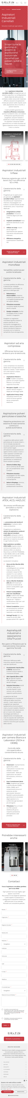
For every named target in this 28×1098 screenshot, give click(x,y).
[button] (25, 2)
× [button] (26, 1080)
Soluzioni (6, 1062)
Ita (17, 2)
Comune (4, 956)
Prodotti (6, 1067)
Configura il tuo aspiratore (11, 71)
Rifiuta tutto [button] (20, 1091)
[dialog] (14, 1088)
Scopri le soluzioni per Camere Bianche (13, 825)
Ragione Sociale (6, 925)
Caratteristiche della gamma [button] (12, 190)
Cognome (4, 917)
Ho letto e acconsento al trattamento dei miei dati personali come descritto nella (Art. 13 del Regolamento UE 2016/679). (14, 1012)
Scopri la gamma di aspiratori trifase (13, 252)
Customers (7, 1069)
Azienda (6, 1071)
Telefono (4, 979)
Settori (6, 1064)
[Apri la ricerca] (21, 3)
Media (5, 1076)
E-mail (3, 971)
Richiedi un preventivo (13, 1039)
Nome (3, 909)
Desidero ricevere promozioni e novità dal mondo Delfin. (13, 1019)
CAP (3, 964)
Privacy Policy (20, 1011)
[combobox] (24, 1080)
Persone (6, 1074)
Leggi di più (8, 1089)
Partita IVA (5, 933)
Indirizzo (4, 948)
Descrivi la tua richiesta (8, 995)
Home (3, 9)
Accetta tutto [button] (7, 1091)
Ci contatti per (6, 987)
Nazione (4, 940)
